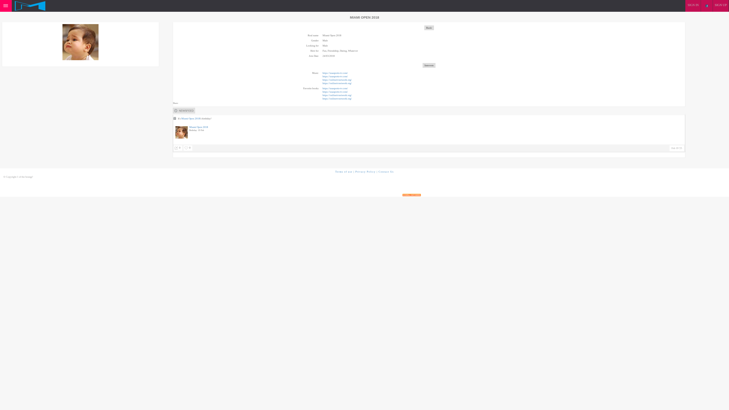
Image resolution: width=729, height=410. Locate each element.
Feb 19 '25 (676, 148)
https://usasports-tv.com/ (335, 73)
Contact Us (386, 171)
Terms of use (344, 171)
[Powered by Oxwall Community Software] (411, 195)
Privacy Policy (365, 171)
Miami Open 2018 (190, 118)
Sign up (721, 5)
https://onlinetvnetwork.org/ (337, 79)
